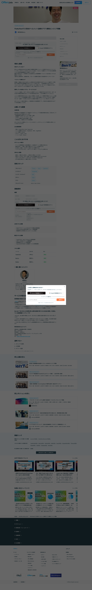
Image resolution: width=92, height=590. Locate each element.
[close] (64, 286)
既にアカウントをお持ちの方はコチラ (46, 302)
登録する (60, 299)
